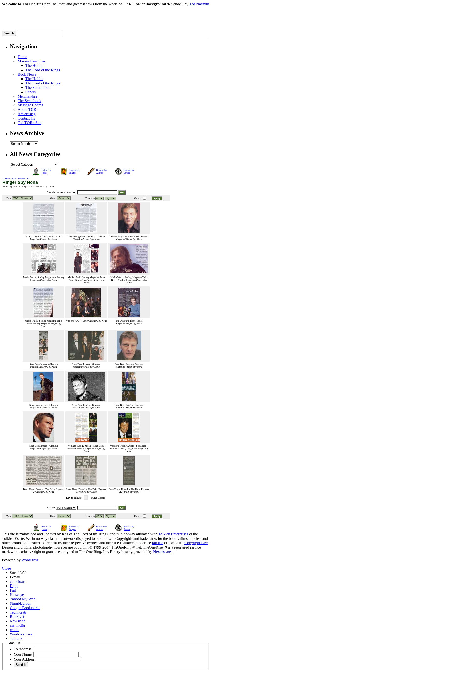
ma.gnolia (17, 625)
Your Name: (23, 654)
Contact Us (26, 118)
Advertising (27, 114)
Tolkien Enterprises (173, 534)
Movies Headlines (31, 61)
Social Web (18, 573)
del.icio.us (17, 581)
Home (22, 57)
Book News (27, 74)
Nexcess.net (162, 552)
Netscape (17, 595)
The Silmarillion (37, 87)
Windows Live (21, 634)
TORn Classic (9, 178)
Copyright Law (196, 543)
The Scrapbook (29, 101)
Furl (13, 590)
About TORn (28, 109)
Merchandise (27, 96)
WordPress (29, 560)
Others (30, 92)
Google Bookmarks (25, 608)
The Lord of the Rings (42, 70)
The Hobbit (34, 65)
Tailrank (16, 638)
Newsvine (17, 621)
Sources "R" (24, 178)
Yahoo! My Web (22, 599)
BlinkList (17, 617)
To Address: (23, 649)
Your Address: (25, 659)
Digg (14, 586)
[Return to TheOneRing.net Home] (75, 29)
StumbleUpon (20, 603)
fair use (157, 543)
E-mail (15, 577)
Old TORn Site (29, 123)
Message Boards (30, 105)
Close (6, 568)
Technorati (18, 612)
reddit (14, 630)
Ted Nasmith (199, 4)
